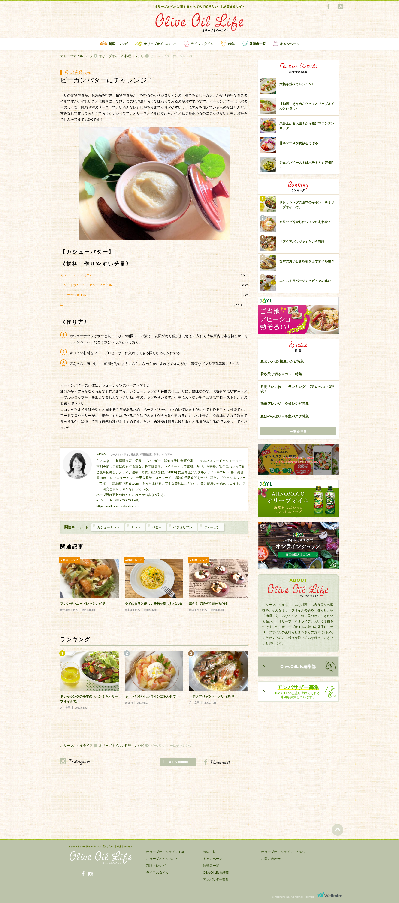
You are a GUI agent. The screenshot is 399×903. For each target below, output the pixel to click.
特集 (231, 44)
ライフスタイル (202, 44)
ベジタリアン (182, 527)
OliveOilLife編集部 (298, 666)
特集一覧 (209, 852)
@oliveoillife (178, 762)
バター (157, 527)
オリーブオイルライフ (76, 56)
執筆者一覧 (258, 44)
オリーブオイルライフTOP (165, 852)
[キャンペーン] (298, 460)
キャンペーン (289, 44)
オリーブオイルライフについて (283, 852)
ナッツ (136, 527)
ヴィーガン (212, 527)
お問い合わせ (271, 859)
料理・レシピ (118, 44)
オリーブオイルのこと (160, 44)
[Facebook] (328, 6)
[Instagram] (340, 6)
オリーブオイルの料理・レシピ (121, 56)
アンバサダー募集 (216, 879)
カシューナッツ (108, 527)
